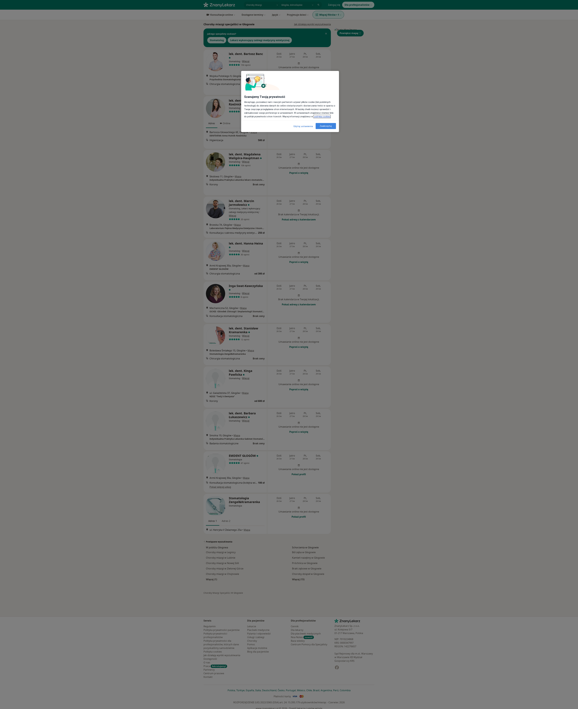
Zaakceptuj (326, 126)
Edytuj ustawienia (303, 126)
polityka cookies (322, 116)
